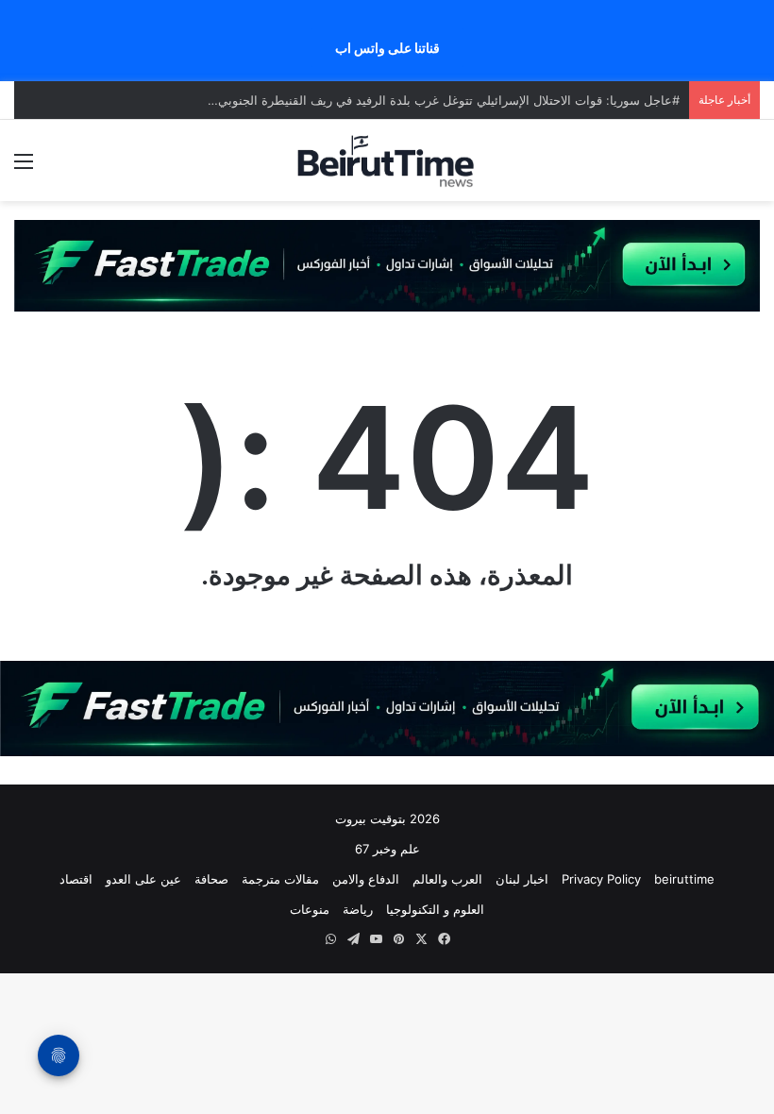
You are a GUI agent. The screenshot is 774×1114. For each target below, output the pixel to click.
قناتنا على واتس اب (387, 48)
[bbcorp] (387, 264)
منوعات (309, 909)
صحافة (211, 878)
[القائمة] (23, 167)
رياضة (358, 909)
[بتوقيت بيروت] (387, 160)
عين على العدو (143, 878)
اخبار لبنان (522, 878)
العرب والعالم (447, 878)
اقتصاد (76, 878)
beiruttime (684, 878)
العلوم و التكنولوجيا (435, 909)
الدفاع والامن (365, 878)
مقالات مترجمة (280, 878)
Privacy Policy (601, 878)
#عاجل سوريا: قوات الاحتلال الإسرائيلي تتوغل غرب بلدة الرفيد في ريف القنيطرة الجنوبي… (444, 100)
